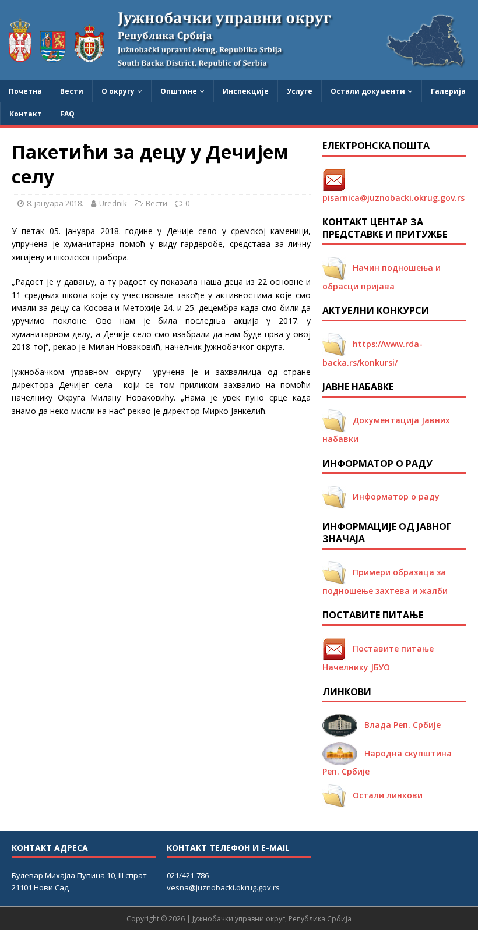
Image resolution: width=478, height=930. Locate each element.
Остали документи (368, 91)
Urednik (113, 203)
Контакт (25, 114)
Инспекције (246, 91)
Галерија (448, 91)
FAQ (67, 114)
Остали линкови (384, 795)
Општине (178, 91)
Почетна (25, 91)
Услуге (299, 91)
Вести (71, 91)
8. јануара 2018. (55, 203)
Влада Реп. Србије (399, 724)
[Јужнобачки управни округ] (239, 72)
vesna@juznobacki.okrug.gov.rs (223, 887)
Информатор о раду (393, 496)
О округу (118, 91)
